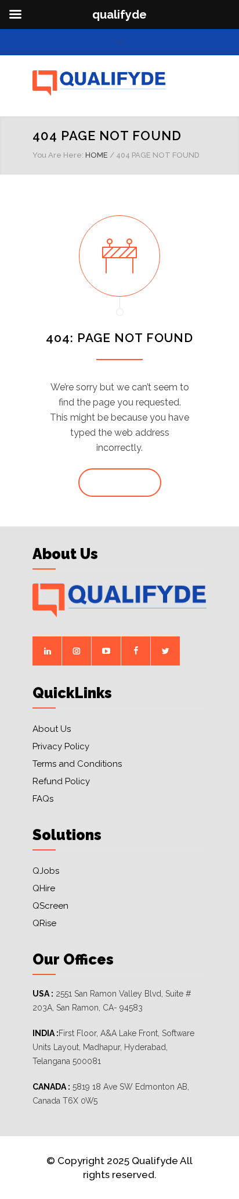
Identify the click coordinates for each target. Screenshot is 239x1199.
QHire (43, 888)
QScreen (50, 906)
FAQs (42, 799)
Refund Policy (61, 781)
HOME (96, 155)
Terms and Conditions (77, 764)
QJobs (45, 871)
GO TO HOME (120, 483)
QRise (44, 923)
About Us (51, 729)
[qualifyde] (110, 83)
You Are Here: (58, 155)
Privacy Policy (60, 746)
